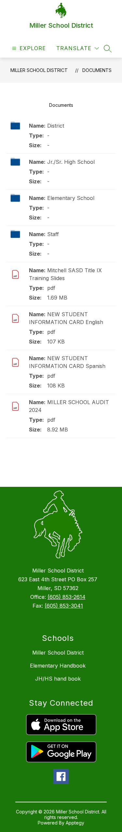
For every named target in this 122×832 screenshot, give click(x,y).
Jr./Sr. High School (71, 162)
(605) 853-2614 (66, 597)
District (55, 125)
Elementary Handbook (58, 665)
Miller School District (39, 70)
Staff (53, 234)
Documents (97, 70)
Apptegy (75, 822)
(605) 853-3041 (64, 605)
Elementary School (70, 198)
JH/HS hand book (58, 678)
